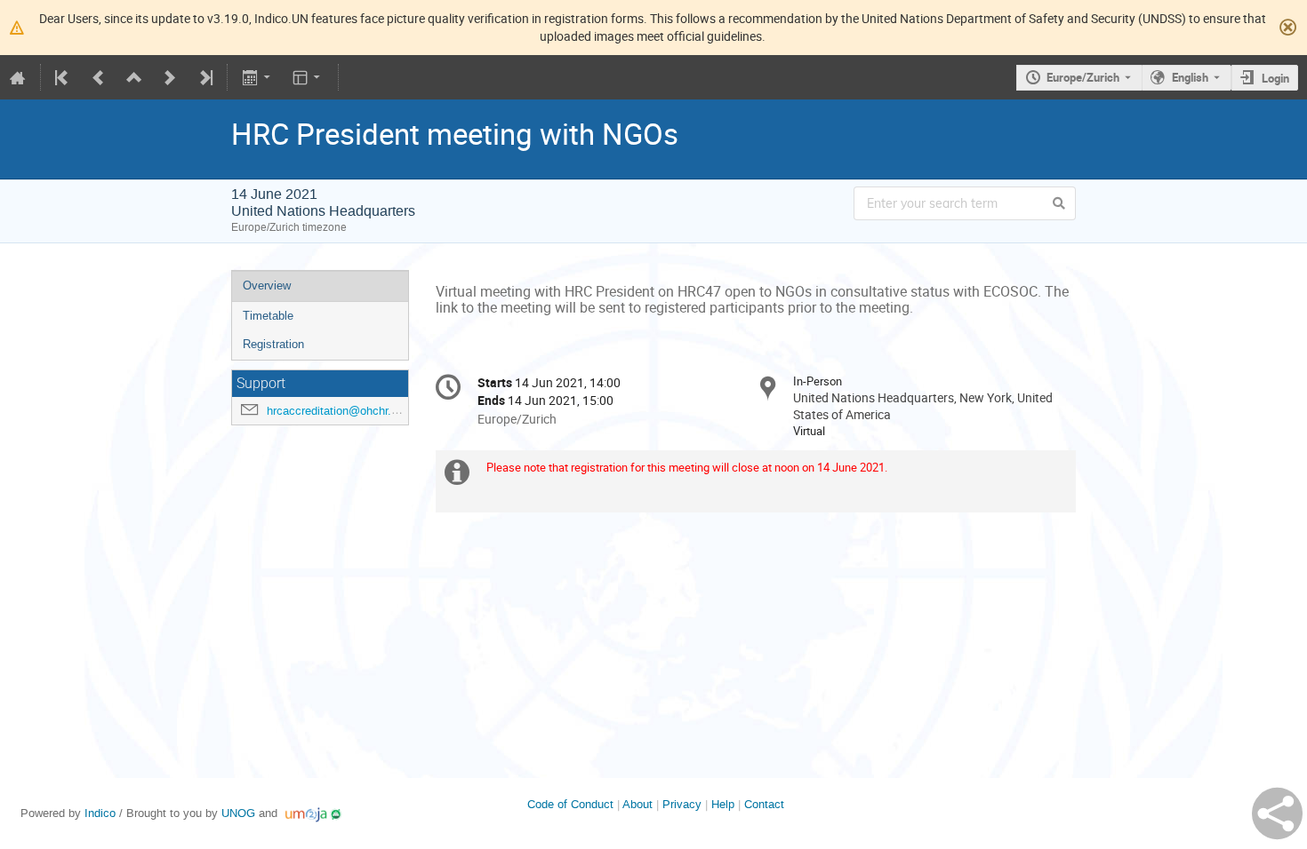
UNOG (238, 813)
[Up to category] (134, 77)
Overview (267, 285)
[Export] (257, 77)
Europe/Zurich (1082, 77)
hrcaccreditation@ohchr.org (337, 410)
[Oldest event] (63, 77)
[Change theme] (308, 77)
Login (1275, 78)
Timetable (268, 315)
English (1190, 77)
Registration (273, 344)
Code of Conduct (570, 804)
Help (722, 804)
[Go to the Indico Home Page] (18, 77)
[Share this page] (1277, 813)
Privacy (682, 804)
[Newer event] (170, 77)
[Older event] (98, 77)
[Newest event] (204, 77)
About (637, 804)
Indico (100, 813)
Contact (764, 804)
